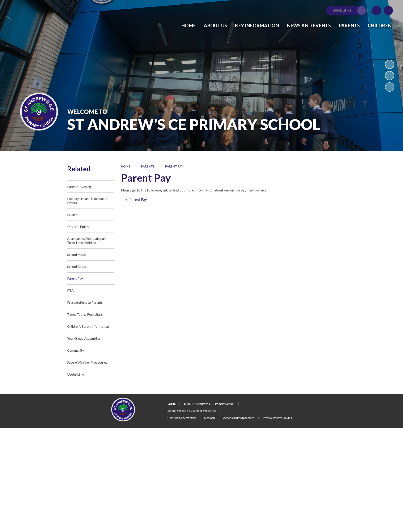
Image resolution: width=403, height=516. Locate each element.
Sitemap (209, 418)
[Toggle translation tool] (376, 10)
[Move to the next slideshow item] (389, 87)
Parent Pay (174, 166)
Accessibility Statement (239, 418)
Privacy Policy (272, 418)
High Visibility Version (181, 418)
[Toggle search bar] (388, 10)
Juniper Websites (204, 410)
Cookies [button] (286, 418)
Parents (147, 166)
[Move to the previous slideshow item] (389, 75)
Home (125, 166)
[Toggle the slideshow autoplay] (389, 64)
